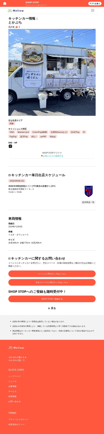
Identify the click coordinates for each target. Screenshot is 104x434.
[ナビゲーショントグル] (92, 10)
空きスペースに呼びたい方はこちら (52, 282)
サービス (12, 391)
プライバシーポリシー (18, 419)
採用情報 (12, 396)
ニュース (12, 381)
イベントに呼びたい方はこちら (52, 273)
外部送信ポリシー (16, 424)
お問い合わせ (14, 401)
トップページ (14, 376)
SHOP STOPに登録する (52, 298)
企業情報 (12, 386)
